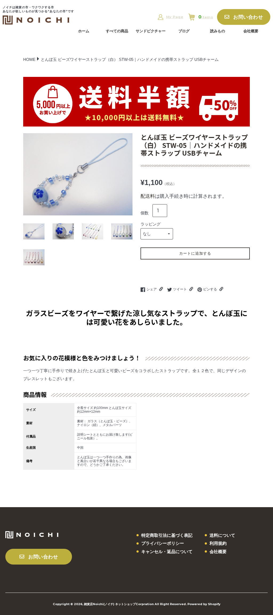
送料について (222, 535)
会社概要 (250, 31)
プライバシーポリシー (162, 543)
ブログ (184, 31)
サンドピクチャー (151, 31)
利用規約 (218, 543)
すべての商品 (117, 31)
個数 (144, 213)
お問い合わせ (248, 17)
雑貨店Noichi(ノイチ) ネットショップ (110, 604)
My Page (174, 17)
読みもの (217, 31)
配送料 (147, 196)
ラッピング (150, 224)
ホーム (83, 31)
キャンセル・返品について (166, 551)
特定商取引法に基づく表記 (166, 535)
